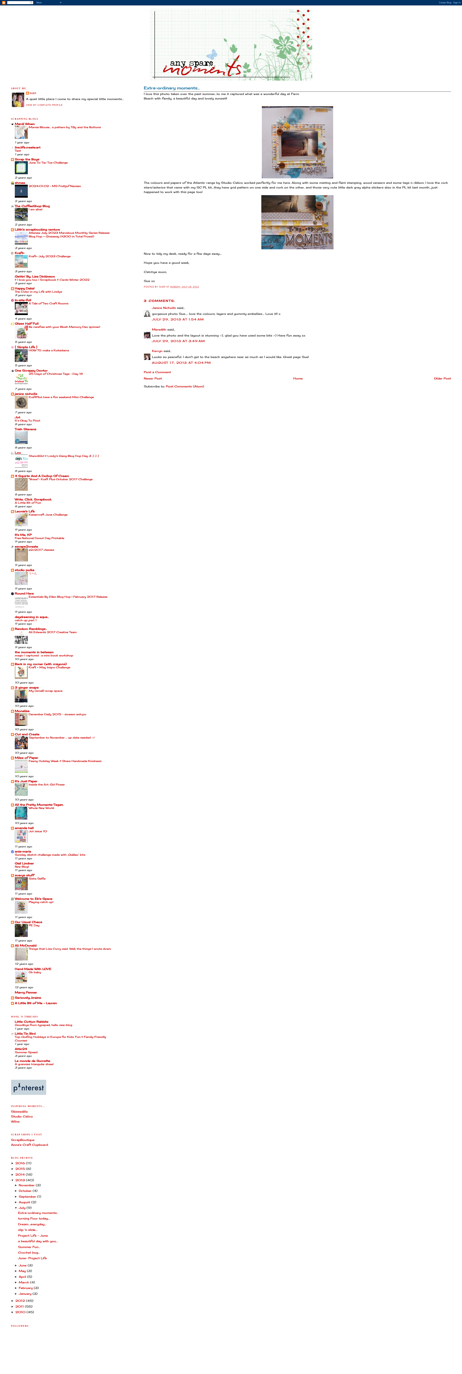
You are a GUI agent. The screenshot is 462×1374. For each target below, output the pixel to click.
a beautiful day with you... (38, 1241)
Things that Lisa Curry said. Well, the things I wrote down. (70, 948)
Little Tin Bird (25, 1033)
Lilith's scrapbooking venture (37, 229)
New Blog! (22, 866)
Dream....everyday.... (32, 1224)
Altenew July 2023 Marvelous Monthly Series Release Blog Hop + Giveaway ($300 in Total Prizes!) (69, 234)
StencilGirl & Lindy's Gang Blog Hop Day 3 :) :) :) (64, 456)
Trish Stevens (25, 429)
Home (298, 378)
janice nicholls (26, 394)
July (23, 1208)
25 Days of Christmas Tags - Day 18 (56, 373)
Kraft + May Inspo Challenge (49, 667)
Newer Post (153, 378)
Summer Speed (26, 1052)
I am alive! (35, 209)
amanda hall (24, 828)
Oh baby (35, 972)
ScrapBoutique (22, 1140)
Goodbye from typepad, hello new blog (43, 1025)
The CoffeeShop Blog (32, 206)
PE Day (34, 925)
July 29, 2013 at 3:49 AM (178, 341)
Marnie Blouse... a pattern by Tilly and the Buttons (65, 127)
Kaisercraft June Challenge (48, 514)
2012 (20, 1301)
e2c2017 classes (41, 550)
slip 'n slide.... (28, 1230)
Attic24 (21, 1049)
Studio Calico (22, 1116)
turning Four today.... (34, 1218)
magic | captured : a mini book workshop (44, 655)
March (24, 1282)
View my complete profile (44, 105)
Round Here (24, 593)
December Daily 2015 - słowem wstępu (57, 714)
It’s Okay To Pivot (27, 420)
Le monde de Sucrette (32, 1061)
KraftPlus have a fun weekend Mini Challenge (61, 397)
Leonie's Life (25, 511)
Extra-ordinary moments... (172, 87)
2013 (20, 1180)
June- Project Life (32, 1258)
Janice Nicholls (164, 308)
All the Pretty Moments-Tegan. (39, 804)
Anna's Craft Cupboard (29, 1145)
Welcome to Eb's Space (33, 898)
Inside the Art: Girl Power (47, 784)
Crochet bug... (29, 1252)
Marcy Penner (26, 992)
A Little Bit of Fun (28, 502)
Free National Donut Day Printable (39, 538)
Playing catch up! (41, 902)
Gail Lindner (24, 863)
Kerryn (157, 351)
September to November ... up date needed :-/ (62, 737)
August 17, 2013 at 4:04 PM (181, 362)
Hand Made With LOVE (33, 969)
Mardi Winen (25, 124)
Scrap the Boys (27, 159)
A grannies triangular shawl (34, 1064)
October (26, 1191)
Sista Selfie (37, 878)
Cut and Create (27, 734)
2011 (20, 1306)
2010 (21, 1312)
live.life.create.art (27, 147)
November (27, 1185)
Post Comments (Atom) (185, 386)
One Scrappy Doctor (31, 370)
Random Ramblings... (31, 629)
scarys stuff (24, 875)
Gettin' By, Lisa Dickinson (35, 276)
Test (18, 150)
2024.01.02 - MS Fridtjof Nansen (55, 186)
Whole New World (41, 808)
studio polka (24, 570)
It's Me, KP (23, 535)
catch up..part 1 (26, 620)
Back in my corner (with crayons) (41, 664)
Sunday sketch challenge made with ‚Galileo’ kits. (50, 854)
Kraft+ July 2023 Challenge (50, 256)
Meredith (159, 329)
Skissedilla (19, 1111)
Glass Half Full (27, 323)
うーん (33, 573)
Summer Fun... (29, 1247)
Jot (17, 417)
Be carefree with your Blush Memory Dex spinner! (64, 327)
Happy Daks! (24, 288)
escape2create (26, 546)
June (23, 1265)
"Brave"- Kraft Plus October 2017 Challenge (61, 479)
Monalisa (22, 711)
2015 (20, 1169)
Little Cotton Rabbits (31, 1021)
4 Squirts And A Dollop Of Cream (42, 476)
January (25, 1293)
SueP (33, 93)
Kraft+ (19, 253)
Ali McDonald (25, 945)
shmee (20, 182)
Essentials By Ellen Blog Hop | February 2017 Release (68, 596)
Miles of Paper (26, 757)
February (26, 1288)
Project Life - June (33, 1235)
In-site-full (23, 300)
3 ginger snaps (27, 687)
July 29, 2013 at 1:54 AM (178, 319)
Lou (18, 452)
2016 (20, 1163)
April (23, 1277)
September (28, 1196)
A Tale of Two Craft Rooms (48, 303)
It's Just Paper (26, 781)
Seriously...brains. (28, 997)
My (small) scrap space (45, 691)
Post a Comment (157, 372)
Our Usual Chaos (28, 922)
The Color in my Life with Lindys (38, 291)
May (23, 1271)
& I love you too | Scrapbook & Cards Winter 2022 (52, 279)
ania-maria (23, 851)
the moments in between (34, 652)
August (25, 1202)
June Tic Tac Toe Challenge (48, 162)
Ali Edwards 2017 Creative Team (53, 632)
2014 (20, 1174)
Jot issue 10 (38, 831)
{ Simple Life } (26, 347)
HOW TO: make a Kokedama (49, 350)
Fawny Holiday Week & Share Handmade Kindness (65, 761)
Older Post (442, 378)
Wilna (15, 1121)
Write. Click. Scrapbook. (33, 499)
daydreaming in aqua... (32, 617)
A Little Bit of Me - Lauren (36, 1003)
